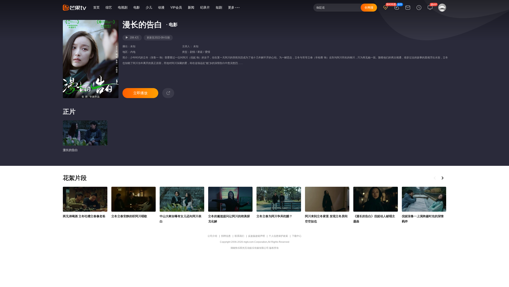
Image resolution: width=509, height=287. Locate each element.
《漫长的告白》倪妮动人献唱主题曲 (374, 218)
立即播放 (140, 93)
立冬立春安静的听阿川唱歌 (129, 216)
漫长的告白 (70, 150)
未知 (132, 46)
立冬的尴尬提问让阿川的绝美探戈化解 (229, 218)
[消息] (407, 10)
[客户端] (430, 10)
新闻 (191, 7)
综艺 (109, 7)
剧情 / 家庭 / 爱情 (200, 51)
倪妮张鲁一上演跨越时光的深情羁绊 (423, 218)
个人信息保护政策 (278, 236)
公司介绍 (212, 236)
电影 (136, 7)
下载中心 (296, 236)
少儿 (149, 7)
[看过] (418, 10)
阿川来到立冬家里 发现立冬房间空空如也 (326, 218)
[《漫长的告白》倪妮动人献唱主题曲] (375, 199)
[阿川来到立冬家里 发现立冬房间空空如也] (327, 199)
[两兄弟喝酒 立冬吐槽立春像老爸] (85, 199)
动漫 (161, 7)
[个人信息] (441, 9)
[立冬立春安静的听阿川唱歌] (133, 199)
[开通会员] (385, 10)
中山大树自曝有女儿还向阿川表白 (180, 218)
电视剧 (122, 7)
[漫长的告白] (85, 132)
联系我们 (239, 236)
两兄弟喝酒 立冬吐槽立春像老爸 (84, 216)
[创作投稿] (396, 10)
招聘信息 (226, 236)
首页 (96, 7)
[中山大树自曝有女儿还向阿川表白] (182, 199)
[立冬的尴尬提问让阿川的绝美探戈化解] (230, 199)
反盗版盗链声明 (256, 236)
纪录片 (205, 7)
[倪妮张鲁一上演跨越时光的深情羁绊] (424, 199)
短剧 (219, 7)
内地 (132, 51)
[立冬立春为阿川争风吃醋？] (278, 199)
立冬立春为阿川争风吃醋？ (274, 216)
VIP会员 (176, 7)
